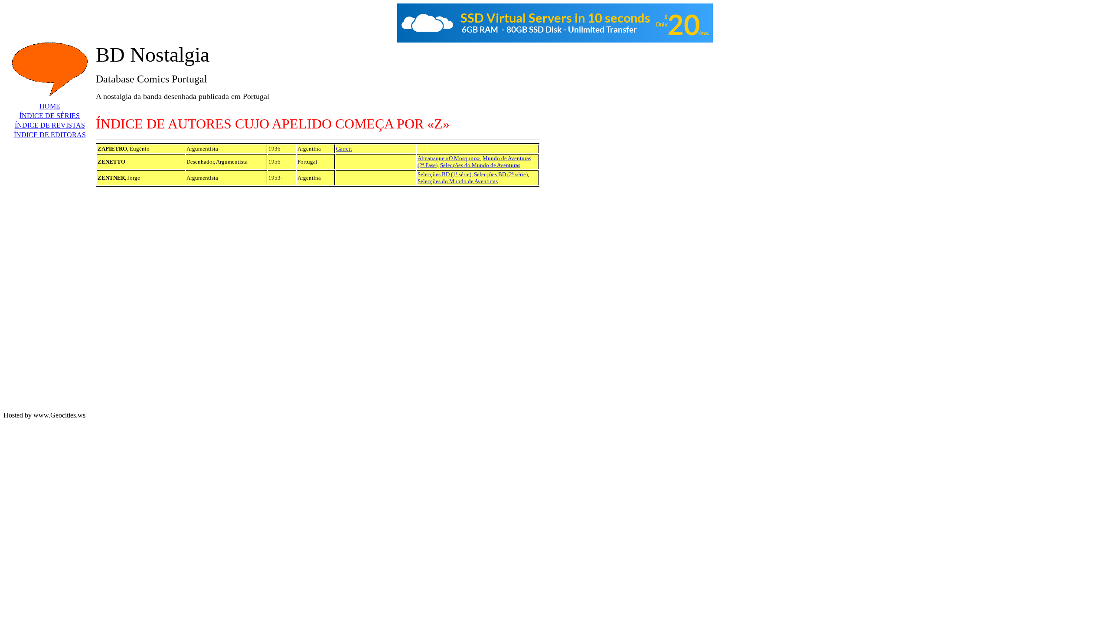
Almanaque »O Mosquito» (449, 158)
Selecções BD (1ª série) (444, 174)
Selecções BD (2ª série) (501, 174)
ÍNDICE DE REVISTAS (50, 125)
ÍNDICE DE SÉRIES (50, 115)
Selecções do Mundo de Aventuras (480, 165)
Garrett (344, 148)
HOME (49, 106)
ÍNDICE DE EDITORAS (50, 134)
